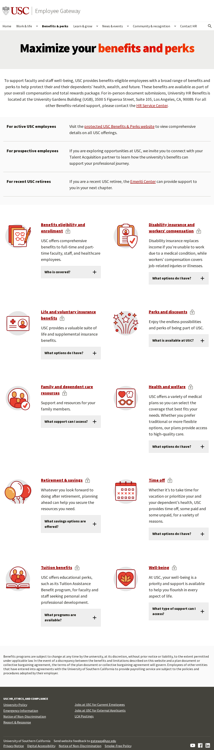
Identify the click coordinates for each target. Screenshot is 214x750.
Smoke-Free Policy (118, 746)
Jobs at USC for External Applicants (100, 710)
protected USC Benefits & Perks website (119, 126)
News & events (112, 26)
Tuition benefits (56, 567)
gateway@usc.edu (103, 741)
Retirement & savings (62, 480)
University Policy (15, 705)
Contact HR (188, 26)
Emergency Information (20, 710)
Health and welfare (167, 386)
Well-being (159, 567)
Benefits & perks (55, 26)
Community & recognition (151, 26)
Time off (157, 480)
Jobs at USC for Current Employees (100, 704)
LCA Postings (84, 716)
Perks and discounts (168, 311)
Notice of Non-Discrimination (24, 716)
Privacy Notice (13, 746)
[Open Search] (210, 26)
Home (7, 26)
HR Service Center (152, 105)
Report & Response (17, 722)
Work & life (24, 26)
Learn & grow (82, 26)
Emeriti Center (143, 181)
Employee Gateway (57, 11)
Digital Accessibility (41, 746)
